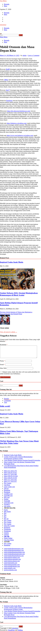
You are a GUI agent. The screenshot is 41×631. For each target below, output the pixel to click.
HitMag (20, 630)
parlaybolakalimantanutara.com (14, 548)
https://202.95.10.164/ (11, 476)
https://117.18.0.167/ (10, 481)
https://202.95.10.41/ (10, 472)
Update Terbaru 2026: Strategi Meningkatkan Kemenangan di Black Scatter (19, 294)
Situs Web (3, 368)
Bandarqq (9, 100)
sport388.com (8, 495)
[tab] (22, 399)
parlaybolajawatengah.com (12, 559)
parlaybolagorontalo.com (12, 564)
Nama (2, 361)
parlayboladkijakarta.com (12, 566)
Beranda (6, 4)
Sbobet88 (7, 501)
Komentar (3, 344)
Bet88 (8, 69)
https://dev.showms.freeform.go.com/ (18, 111)
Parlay (6, 510)
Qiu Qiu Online (9, 540)
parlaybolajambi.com (10, 563)
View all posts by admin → (8, 332)
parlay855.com (8, 502)
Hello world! (5, 406)
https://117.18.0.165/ (10, 479)
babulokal (3, 25)
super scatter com (9, 487)
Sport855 (7, 504)
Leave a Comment (33, 55)
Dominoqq (7, 529)
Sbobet (6, 499)
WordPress (11, 630)
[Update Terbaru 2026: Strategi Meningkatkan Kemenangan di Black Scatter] (17, 289)
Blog (5, 6)
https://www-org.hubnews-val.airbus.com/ (20, 135)
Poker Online (8, 538)
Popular (6, 398)
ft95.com (7, 497)
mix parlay (7, 506)
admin (24, 55)
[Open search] (1, 33)
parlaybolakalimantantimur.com (14, 550)
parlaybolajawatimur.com (12, 557)
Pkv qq (6, 518)
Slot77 (8, 90)
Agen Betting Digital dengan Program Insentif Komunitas (22, 460)
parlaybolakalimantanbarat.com (14, 556)
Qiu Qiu (6, 536)
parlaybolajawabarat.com (12, 561)
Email (2, 364)
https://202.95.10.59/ (10, 478)
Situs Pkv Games (9, 526)
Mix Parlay (7, 511)
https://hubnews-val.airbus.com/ (17, 123)
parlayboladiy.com (10, 568)
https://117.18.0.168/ (10, 474)
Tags (5, 402)
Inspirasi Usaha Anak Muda (11, 262)
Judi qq (6, 488)
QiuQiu (6, 533)
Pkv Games (7, 483)
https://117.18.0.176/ (10, 471)
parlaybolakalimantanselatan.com (14, 552)
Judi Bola (7, 485)
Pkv (5, 513)
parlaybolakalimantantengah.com (14, 554)
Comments (7, 400)
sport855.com (8, 494)
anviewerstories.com (10, 570)
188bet (6, 80)
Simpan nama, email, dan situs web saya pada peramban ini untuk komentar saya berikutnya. (20, 373)
